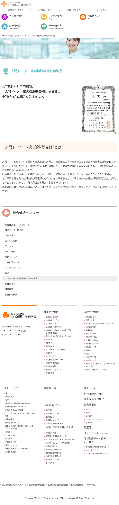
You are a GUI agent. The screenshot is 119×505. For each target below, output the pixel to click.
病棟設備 (89, 330)
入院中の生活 (91, 334)
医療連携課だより (52, 446)
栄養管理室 (90, 423)
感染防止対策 (91, 360)
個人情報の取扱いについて (14, 485)
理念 (7, 273)
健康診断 (49, 340)
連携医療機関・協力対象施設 (16, 449)
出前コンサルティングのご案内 (58, 443)
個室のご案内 (91, 327)
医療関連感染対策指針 (58, 485)
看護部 (87, 427)
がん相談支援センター (54, 360)
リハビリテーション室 (94, 419)
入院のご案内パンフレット (96, 370)
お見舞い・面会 (45, 10)
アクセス (9, 246)
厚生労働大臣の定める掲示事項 (17, 403)
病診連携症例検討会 (53, 450)
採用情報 (49, 410)
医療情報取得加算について (15, 407)
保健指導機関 (11, 294)
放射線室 (89, 416)
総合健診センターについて (17, 225)
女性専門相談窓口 (52, 363)
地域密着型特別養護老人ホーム (98, 447)
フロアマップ (10, 442)
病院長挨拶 (9, 397)
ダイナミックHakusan (96, 433)
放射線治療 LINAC (94, 399)
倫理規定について (12, 423)
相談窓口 (89, 350)
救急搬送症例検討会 (53, 453)
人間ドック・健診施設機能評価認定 (21, 278)
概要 (7, 400)
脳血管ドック (11, 257)
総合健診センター (94, 393)
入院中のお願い (92, 337)
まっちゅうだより (12, 435)
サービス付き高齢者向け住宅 (97, 453)
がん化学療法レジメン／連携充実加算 (60, 439)
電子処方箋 (50, 463)
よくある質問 (11, 241)
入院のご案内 (91, 312)
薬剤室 (88, 409)
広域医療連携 (10, 452)
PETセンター (91, 388)
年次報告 (49, 417)
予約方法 (9, 235)
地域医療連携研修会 (53, 456)
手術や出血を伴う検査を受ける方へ (59, 336)
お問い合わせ (103, 10)
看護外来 (49, 353)
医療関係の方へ (52, 405)
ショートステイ (92, 450)
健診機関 (9, 289)
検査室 (88, 413)
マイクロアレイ (12, 268)
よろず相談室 (51, 356)
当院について (11, 388)
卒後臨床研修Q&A (53, 433)
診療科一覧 (50, 388)
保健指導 (9, 284)
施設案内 (89, 354)
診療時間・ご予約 (16, 10)
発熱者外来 (50, 346)
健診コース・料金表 (14, 230)
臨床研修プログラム (53, 420)
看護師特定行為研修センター (57, 436)
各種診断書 (50, 373)
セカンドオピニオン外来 (55, 350)
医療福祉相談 (51, 366)
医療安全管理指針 (37, 485)
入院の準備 (90, 320)
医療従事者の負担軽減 (14, 410)
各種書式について (52, 460)
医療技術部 (90, 404)
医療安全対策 (91, 357)
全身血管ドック (12, 262)
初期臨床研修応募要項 (54, 424)
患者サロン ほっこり (54, 370)
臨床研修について (52, 413)
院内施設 (8, 439)
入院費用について (93, 344)
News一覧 (90, 485)
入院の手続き (91, 317)
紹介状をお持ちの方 (53, 327)
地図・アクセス (74, 10)
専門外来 (49, 343)
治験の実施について (13, 419)
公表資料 (8, 432)
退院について (91, 347)
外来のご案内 (51, 312)
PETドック (10, 251)
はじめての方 (51, 324)
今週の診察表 (51, 317)
